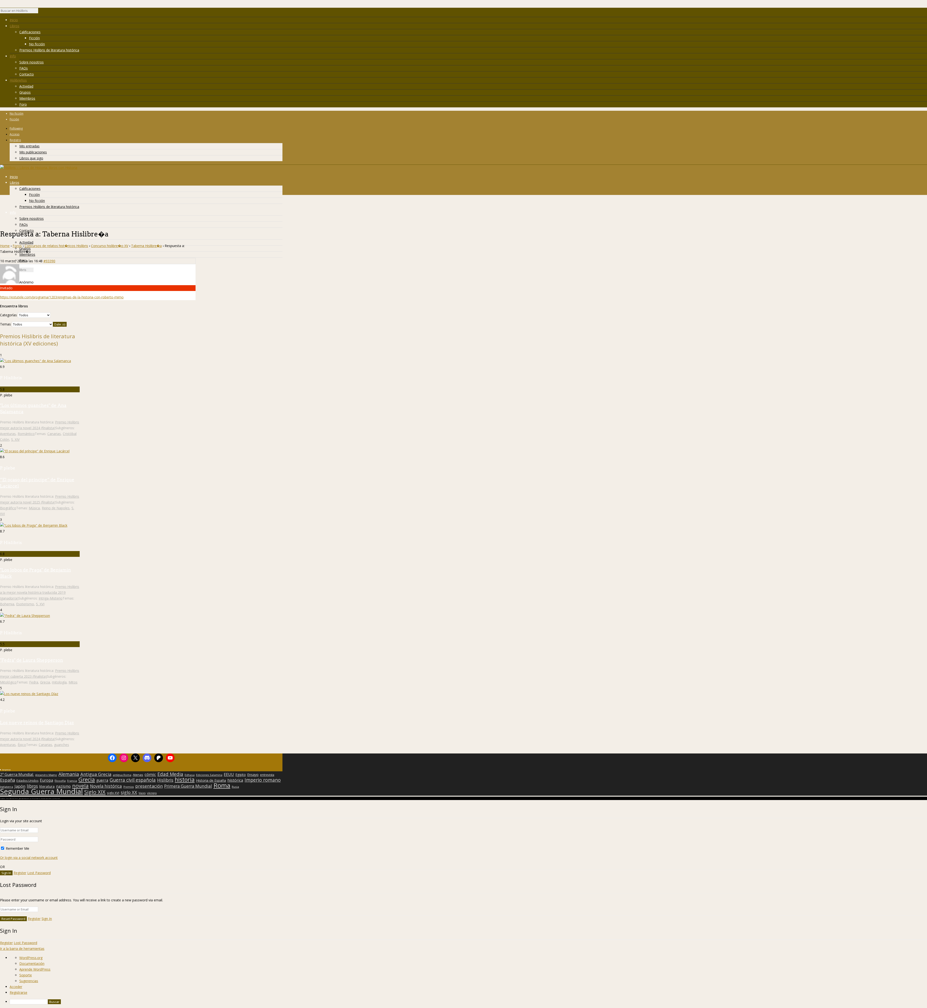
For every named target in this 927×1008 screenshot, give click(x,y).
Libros (14, 26)
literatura (47, 786)
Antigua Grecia (95, 774)
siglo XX (129, 792)
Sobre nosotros (31, 62)
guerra (102, 780)
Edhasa (190, 775)
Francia (72, 780)
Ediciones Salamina (209, 775)
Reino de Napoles (56, 508)
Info (13, 56)
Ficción (34, 38)
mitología (59, 682)
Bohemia (7, 604)
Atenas (138, 775)
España (7, 780)
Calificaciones (30, 32)
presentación (149, 786)
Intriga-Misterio (51, 598)
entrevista (267, 775)
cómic (150, 774)
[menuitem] (468, 1002)
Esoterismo (25, 604)
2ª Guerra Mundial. (17, 774)
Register (20, 872)
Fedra (33, 682)
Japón (19, 786)
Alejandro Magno (46, 775)
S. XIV (15, 439)
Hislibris (165, 780)
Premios (128, 786)
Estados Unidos (27, 781)
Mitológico (8, 682)
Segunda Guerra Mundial (41, 791)
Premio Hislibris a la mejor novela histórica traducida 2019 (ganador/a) (39, 592)
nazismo (63, 786)
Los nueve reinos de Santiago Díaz (37, 722)
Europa (46, 780)
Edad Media (170, 774)
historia (185, 779)
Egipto (240, 775)
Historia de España (211, 780)
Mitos (73, 682)
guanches (61, 744)
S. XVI (40, 604)
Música (34, 508)
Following (16, 128)
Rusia (235, 786)
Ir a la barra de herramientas (22, 948)
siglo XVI (113, 793)
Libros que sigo (31, 158)
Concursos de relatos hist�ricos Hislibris (56, 245)
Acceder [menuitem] (16, 986)
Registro (15, 140)
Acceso (15, 134)
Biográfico (8, 508)
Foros (17, 245)
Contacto (26, 74)
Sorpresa (6, 769)
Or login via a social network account (29, 857)
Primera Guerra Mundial (188, 786)
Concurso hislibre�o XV (109, 245)
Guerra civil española (133, 780)
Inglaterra (6, 786)
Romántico (26, 433)
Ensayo (253, 775)
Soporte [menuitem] (25, 975)
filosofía (60, 780)
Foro (23, 104)
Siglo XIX (94, 792)
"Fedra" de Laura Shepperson (31, 660)
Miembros (27, 98)
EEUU (229, 774)
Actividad (26, 86)
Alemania (68, 774)
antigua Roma (122, 775)
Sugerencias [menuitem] (28, 981)
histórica (235, 780)
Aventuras (8, 433)
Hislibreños (18, 80)
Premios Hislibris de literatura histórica (49, 50)
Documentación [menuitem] (31, 963)
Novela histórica (106, 786)
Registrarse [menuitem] (18, 992)
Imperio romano (263, 780)
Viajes (142, 793)
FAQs (23, 68)
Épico (22, 744)
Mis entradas (29, 146)
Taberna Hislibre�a (146, 245)
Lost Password (39, 872)
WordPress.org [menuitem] (30, 957)
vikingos (152, 793)
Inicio (14, 20)
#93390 (49, 261)
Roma (221, 785)
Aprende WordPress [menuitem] (34, 969)
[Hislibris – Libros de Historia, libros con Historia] (38, 167)
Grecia (45, 682)
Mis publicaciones (33, 152)
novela (80, 786)
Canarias (54, 433)
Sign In (47, 918)
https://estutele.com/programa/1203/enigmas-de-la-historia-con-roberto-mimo (62, 297)
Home (5, 245)
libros (32, 786)
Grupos (25, 92)
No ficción (37, 44)
